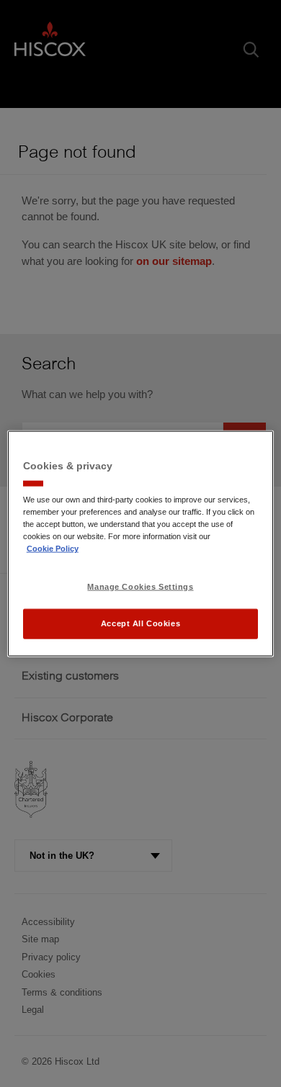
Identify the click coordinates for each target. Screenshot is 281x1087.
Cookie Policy (53, 548)
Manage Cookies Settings (140, 586)
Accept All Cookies (140, 622)
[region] (141, 543)
